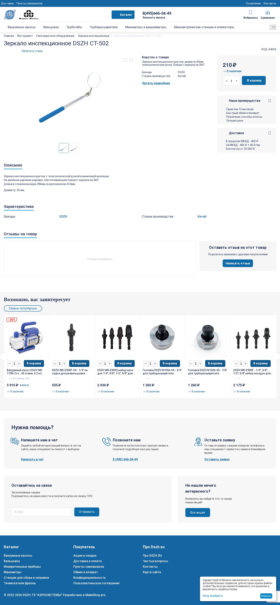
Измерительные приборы (22, 566)
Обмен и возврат (85, 572)
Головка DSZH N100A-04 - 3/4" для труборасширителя (162, 372)
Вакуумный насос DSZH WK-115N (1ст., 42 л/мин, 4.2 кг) (25, 372)
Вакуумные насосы (18, 555)
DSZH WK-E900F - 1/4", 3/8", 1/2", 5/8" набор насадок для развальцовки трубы (252, 372)
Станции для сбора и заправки (26, 577)
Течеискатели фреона (20, 583)
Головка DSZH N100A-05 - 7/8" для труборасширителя (207, 372)
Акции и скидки (84, 555)
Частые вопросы (155, 561)
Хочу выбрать (213, 596)
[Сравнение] (267, 12)
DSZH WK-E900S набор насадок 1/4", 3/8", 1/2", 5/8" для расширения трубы (115, 372)
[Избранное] (251, 12)
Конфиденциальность (89, 577)
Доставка (7, 3)
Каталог (126, 15)
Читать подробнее (156, 83)
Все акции (197, 512)
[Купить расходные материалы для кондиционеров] (21, 14)
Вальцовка (12, 561)
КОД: (265, 49)
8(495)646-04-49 (156, 13)
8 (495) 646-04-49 (125, 459)
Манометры (13, 572)
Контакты (270, 3)
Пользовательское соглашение (96, 583)
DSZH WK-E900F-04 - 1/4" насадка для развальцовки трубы (70, 372)
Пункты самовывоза (29, 3)
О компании (253, 3)
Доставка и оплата (87, 561)
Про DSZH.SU (152, 555)
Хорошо (266, 595)
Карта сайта (152, 572)
